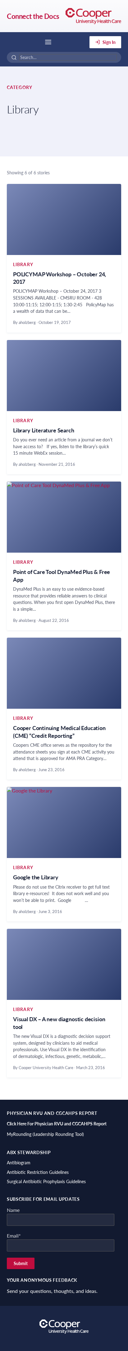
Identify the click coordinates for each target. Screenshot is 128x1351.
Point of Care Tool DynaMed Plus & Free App (61, 575)
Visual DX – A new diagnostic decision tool (59, 1023)
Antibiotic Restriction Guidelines (38, 1172)
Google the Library (35, 877)
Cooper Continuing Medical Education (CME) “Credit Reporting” (59, 731)
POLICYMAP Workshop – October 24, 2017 (59, 278)
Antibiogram (18, 1162)
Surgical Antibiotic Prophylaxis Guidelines (46, 1181)
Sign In (109, 42)
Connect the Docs (33, 16)
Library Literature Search (43, 430)
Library (23, 264)
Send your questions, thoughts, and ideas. (52, 1291)
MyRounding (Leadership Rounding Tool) (45, 1134)
